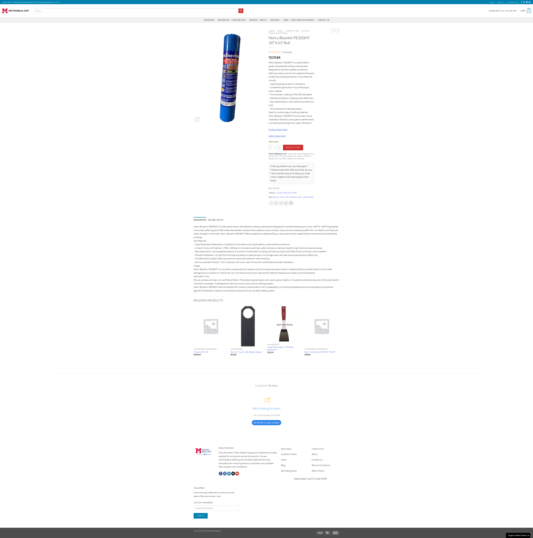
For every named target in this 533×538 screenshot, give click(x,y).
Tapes (286, 20)
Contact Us (323, 20)
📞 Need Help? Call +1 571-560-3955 (502, 11)
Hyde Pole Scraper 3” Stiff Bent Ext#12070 (280, 348)
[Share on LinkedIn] (291, 203)
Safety (263, 20)
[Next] (338, 334)
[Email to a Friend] (281, 203)
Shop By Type (292, 31)
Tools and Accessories (302, 20)
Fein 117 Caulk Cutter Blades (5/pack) (246, 352)
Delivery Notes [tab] (215, 220)
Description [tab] (200, 220)
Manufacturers (513, 2)
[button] (492, 2)
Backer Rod (224, 20)
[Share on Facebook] (271, 203)
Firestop (253, 20)
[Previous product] (337, 30)
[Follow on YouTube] (237, 473)
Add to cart (293, 147)
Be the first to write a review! (266, 422)
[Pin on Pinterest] (286, 203)
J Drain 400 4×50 (201, 352)
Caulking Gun (238, 20)
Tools (280, 31)
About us (500, 2)
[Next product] (333, 30)
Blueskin (276, 197)
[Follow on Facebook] (521, 2)
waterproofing (307, 197)
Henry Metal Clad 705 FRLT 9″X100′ (320, 352)
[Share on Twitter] (276, 203)
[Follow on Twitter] (527, 2)
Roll (299, 197)
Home (272, 31)
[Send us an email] (529, 2)
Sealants (274, 20)
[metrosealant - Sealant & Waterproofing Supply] (16, 10)
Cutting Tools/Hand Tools (287, 193)
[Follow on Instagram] (524, 2)
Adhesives (209, 20)
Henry (282, 197)
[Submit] (240, 10)
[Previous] (194, 334)
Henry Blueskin (292, 197)
